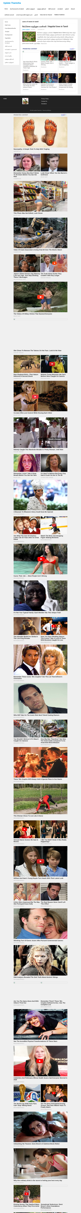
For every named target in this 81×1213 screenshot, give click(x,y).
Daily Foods (8, 25)
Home (6, 21)
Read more (44, 43)
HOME (5, 98)
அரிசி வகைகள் (8, 46)
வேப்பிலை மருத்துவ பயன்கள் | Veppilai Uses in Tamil (45, 26)
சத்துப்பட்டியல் (8, 52)
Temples (7, 31)
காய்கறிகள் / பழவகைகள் (11, 49)
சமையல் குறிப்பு (8, 56)
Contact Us (44, 101)
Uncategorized (8, 34)
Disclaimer (44, 103)
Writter (33, 29)
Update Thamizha (12, 3)
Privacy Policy (45, 98)
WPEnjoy (49, 110)
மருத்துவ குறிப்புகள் (9, 59)
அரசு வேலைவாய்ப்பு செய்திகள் (9, 42)
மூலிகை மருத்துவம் (9, 62)
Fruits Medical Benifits (10, 28)
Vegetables (8, 38)
